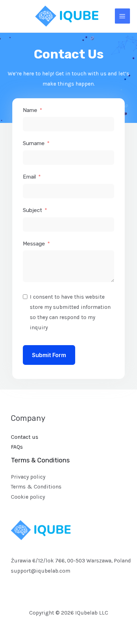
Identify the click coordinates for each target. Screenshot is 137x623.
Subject (32, 210)
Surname (34, 143)
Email (29, 177)
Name (30, 110)
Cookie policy (28, 497)
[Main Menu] (122, 16)
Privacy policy (28, 477)
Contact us (24, 437)
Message (34, 244)
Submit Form (49, 355)
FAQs (17, 447)
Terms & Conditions (36, 487)
